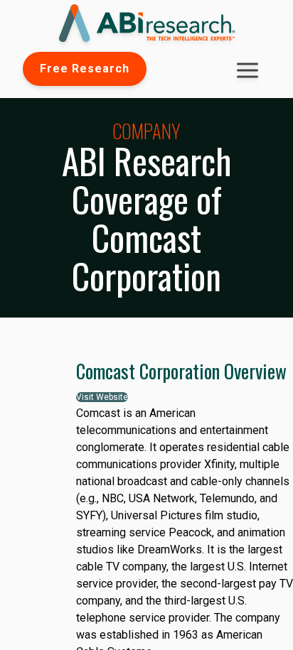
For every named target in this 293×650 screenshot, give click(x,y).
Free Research (84, 68)
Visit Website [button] (102, 397)
